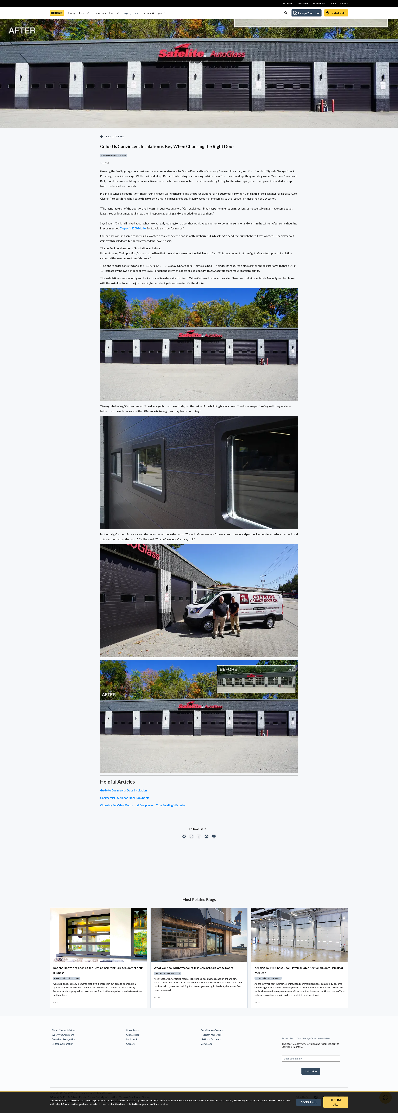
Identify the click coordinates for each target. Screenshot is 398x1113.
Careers (130, 1043)
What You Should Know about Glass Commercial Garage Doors (193, 968)
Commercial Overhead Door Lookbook (124, 798)
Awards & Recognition (63, 1039)
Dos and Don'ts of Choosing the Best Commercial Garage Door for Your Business (98, 970)
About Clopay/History (64, 1030)
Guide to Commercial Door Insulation (123, 790)
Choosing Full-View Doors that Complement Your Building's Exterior (143, 805)
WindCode (206, 1043)
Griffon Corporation (62, 1043)
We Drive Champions (63, 1034)
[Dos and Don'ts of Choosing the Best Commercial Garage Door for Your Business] (98, 935)
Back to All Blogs (115, 136)
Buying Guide (131, 13)
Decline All (336, 1102)
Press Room (132, 1030)
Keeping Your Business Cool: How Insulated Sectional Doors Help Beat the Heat (299, 970)
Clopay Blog (132, 1034)
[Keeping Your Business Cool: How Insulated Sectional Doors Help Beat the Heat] (299, 935)
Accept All (309, 1102)
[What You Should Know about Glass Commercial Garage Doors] (199, 935)
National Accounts (211, 1039)
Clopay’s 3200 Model (133, 228)
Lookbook (131, 1039)
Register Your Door (211, 1034)
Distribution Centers (212, 1030)
